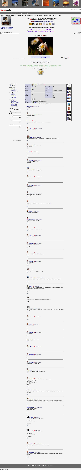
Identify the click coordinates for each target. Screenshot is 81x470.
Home (2, 15)
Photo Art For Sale (57, 15)
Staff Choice (12, 93)
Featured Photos (13, 96)
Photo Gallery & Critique (10, 15)
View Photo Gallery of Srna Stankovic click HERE (40, 60)
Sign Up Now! (73, 9)
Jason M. (55, 6)
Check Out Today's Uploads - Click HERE (41, 29)
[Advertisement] (40, 80)
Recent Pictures (13, 88)
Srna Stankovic (65, 57)
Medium (40, 58)
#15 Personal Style (34, 86)
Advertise (51, 465)
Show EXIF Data (34, 102)
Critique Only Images (14, 100)
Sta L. (76, 6)
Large (43, 58)
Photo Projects (12, 85)
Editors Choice (13, 94)
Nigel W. (25, 6)
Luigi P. (15, 6)
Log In (77, 9)
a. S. (35, 6)
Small (37, 58)
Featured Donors (13, 95)
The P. (5, 6)
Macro (32, 88)
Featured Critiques (13, 97)
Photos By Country (38, 15)
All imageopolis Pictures (14, 91)
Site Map (42, 465)
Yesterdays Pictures (14, 89)
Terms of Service (33, 465)
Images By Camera (14, 105)
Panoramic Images (13, 103)
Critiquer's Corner (13, 101)
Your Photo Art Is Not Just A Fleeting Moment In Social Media (41, 18)
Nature (33, 89)
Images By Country (14, 104)
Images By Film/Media (14, 106)
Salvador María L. (65, 6)
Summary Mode (13, 90)
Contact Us (47, 465)
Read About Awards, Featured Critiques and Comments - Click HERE (41, 27)
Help (80, 9)
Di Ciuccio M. (45, 6)
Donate (38, 465)
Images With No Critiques (14, 102)
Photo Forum (20, 15)
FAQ (29, 465)
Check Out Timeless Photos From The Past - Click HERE (41, 31)
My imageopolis (28, 15)
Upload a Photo (47, 15)
